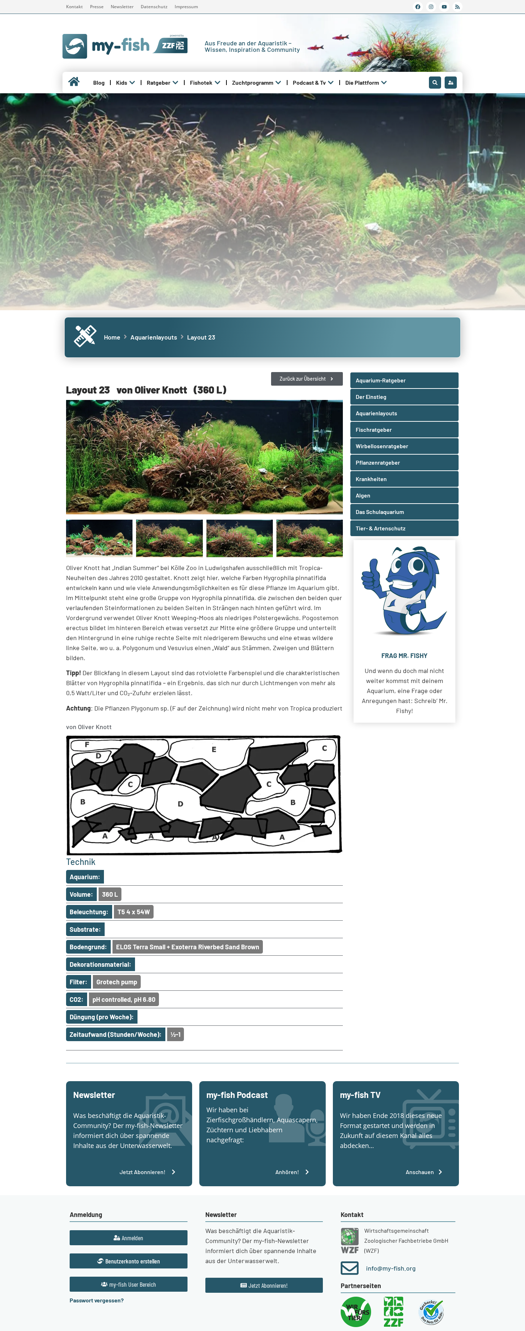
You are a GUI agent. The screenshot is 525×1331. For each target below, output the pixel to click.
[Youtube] (444, 7)
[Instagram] (431, 7)
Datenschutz (154, 7)
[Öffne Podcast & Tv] (331, 82)
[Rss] (457, 7)
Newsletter (122, 7)
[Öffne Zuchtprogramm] (278, 82)
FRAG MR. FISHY (404, 655)
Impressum (186, 7)
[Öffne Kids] (132, 82)
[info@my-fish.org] (350, 1268)
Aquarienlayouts (153, 337)
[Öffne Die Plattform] (384, 82)
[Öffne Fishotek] (217, 82)
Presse (97, 7)
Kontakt (74, 7)
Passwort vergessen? (97, 1300)
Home (112, 337)
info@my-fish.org (391, 1268)
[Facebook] (418, 7)
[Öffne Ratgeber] (175, 82)
